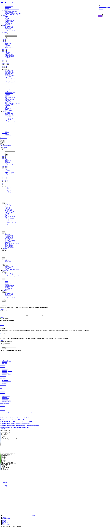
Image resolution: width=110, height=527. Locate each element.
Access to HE (7, 53)
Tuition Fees (4, 397)
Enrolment (101, 9)
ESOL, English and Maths (9, 55)
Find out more (2, 410)
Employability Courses (6, 374)
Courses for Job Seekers (9, 54)
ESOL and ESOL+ (5, 373)
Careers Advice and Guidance (10, 82)
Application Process (6, 396)
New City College (3, 138)
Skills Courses (7, 58)
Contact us (4, 517)
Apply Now (108, 7)
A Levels (6, 42)
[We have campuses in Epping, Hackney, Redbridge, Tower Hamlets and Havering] (5, 474)
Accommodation (5, 399)
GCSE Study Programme (6, 361)
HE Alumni (4, 383)
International (4, 66)
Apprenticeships (7, 45)
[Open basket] (99, 5)
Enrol (100, 15)
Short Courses (4, 370)
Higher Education (8, 57)
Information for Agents (6, 401)
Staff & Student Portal (6, 518)
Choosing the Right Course (9, 80)
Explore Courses (5, 380)
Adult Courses (5, 49)
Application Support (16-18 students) (11, 81)
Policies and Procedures (6, 381)
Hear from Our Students (6, 400)
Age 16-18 (4, 39)
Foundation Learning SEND (10, 47)
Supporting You (5, 382)
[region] (55, 450)
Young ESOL (4, 363)
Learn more (2, 309)
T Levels (6, 44)
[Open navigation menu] (0, 137)
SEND (1, 388)
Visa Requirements (5, 398)
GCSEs (6, 46)
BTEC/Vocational (8, 43)
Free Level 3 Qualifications (9, 56)
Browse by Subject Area (4, 403)
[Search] (99, 8)
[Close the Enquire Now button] (102, 15)
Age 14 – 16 (4, 60)
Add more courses (102, 7)
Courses (3, 395)
